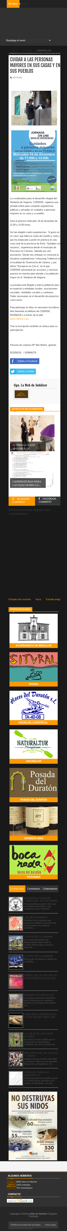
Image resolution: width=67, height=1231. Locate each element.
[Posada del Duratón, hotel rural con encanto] (33, 801)
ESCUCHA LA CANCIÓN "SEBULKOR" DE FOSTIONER (40, 899)
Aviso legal (50, 1225)
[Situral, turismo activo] (33, 685)
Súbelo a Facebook (28, 361)
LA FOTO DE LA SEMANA (38, 936)
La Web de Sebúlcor (38, 1214)
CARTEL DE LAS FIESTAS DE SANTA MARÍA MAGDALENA (40, 977)
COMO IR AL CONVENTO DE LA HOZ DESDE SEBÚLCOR (40, 1016)
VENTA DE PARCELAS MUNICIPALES (36, 1074)
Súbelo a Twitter (26, 371)
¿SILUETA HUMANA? (36, 917)
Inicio (38, 599)
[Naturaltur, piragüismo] (33, 763)
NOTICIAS (17, 77)
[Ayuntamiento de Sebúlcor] (33, 647)
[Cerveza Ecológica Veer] (33, 840)
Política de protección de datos (26, 1225)
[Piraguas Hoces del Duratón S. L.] (33, 724)
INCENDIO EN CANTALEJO (39, 995)
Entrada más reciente (20, 599)
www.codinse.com (19, 318)
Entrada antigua (54, 599)
